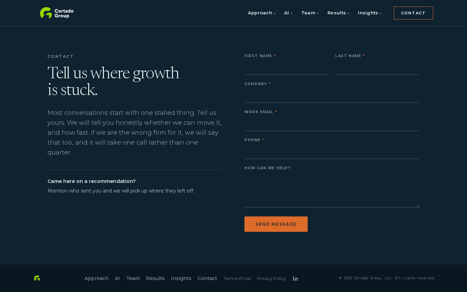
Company (255, 84)
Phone (252, 140)
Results (338, 12)
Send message (276, 224)
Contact (413, 13)
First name (258, 56)
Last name (348, 56)
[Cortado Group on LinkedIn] (295, 278)
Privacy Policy (271, 278)
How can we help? (267, 168)
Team (310, 12)
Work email (258, 112)
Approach (261, 12)
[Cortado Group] (57, 13)
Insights (369, 12)
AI (288, 12)
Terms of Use (237, 278)
